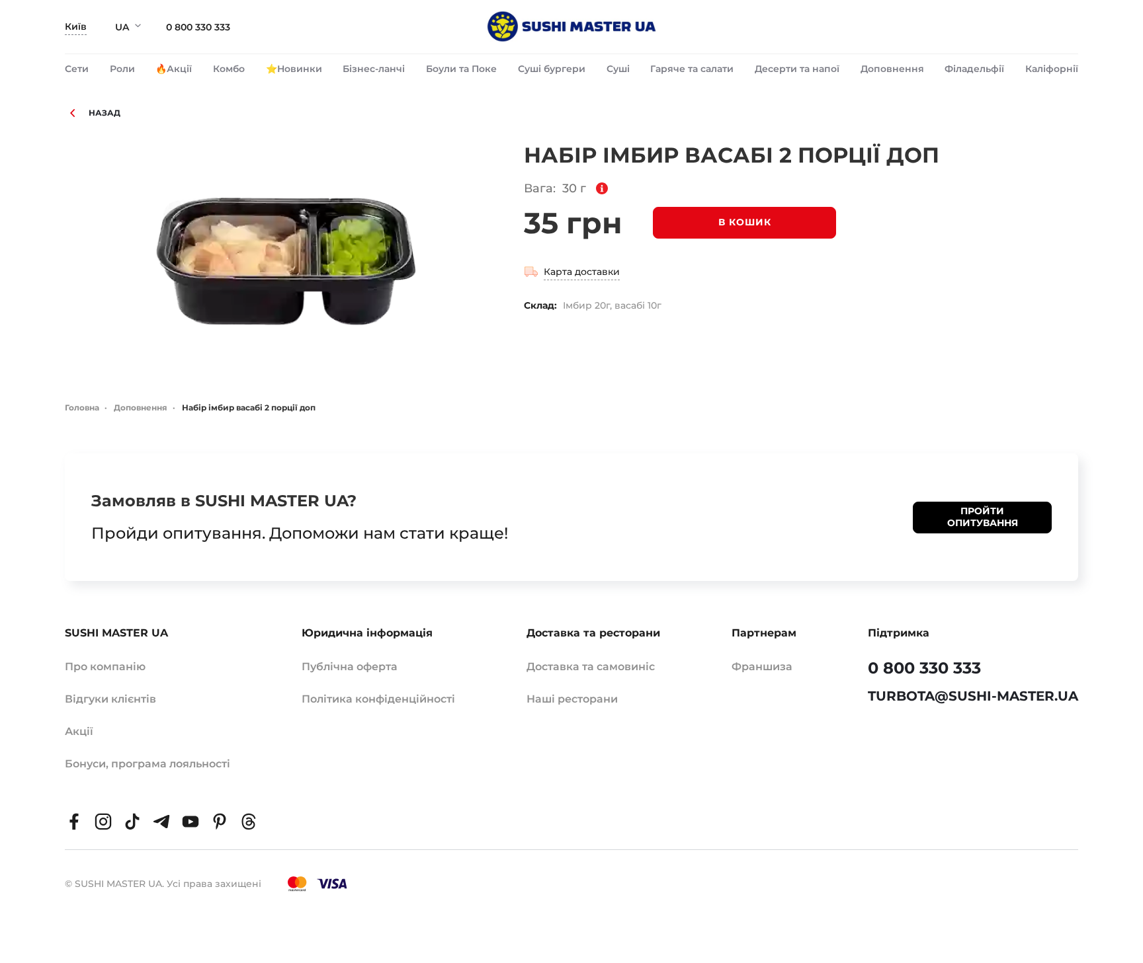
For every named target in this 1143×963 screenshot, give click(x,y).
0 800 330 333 (198, 27)
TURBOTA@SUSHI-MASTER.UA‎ (973, 696)
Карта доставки (582, 272)
